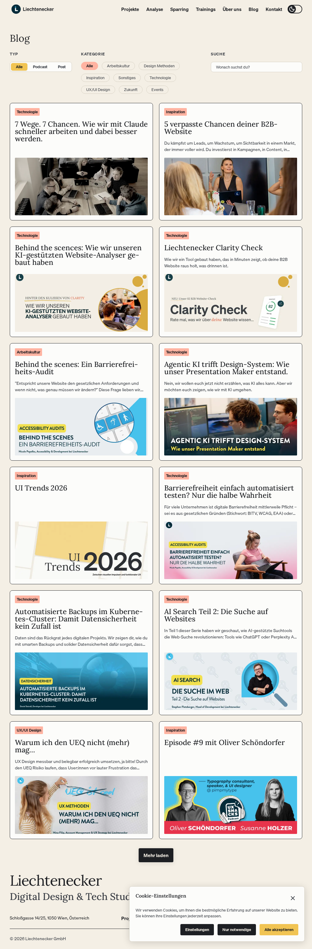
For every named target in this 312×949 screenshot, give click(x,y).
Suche (218, 54)
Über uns (232, 9)
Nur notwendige (236, 929)
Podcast (40, 67)
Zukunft (130, 89)
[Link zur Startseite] (32, 9)
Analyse (154, 9)
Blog (253, 9)
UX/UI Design (98, 89)
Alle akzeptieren (278, 929)
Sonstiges (127, 78)
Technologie (160, 78)
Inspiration (95, 78)
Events (157, 89)
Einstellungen (197, 929)
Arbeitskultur (118, 66)
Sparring (179, 9)
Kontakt (274, 9)
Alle (19, 67)
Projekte (130, 9)
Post (62, 67)
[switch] (295, 9)
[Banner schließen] (292, 898)
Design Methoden (159, 66)
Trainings (205, 9)
